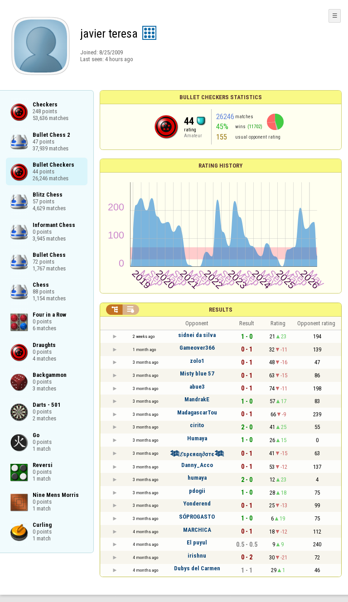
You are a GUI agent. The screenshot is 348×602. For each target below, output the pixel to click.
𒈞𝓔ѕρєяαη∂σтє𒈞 (197, 454)
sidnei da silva (197, 335)
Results (220, 309)
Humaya (197, 438)
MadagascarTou (197, 412)
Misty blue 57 (197, 373)
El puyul (197, 542)
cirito (197, 425)
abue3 (197, 386)
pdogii (197, 490)
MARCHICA (197, 529)
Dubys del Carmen (197, 568)
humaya (197, 477)
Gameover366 (197, 347)
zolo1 (197, 360)
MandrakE (196, 399)
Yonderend (197, 503)
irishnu (197, 555)
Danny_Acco (197, 465)
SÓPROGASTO (197, 516)
